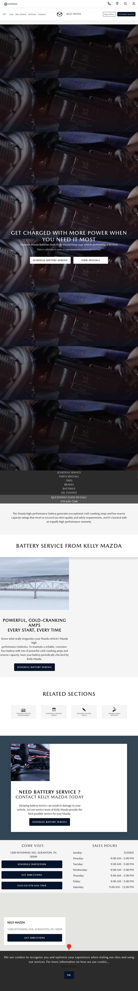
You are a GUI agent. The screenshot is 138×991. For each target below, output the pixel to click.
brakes (69, 484)
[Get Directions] (118, 4)
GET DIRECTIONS (32, 875)
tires (69, 480)
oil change (69, 492)
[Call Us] (110, 4)
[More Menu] (4, 14)
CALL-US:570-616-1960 (32, 885)
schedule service (69, 472)
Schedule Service (126, 14)
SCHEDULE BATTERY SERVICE (50, 260)
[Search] (126, 4)
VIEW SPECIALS (90, 260)
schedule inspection (32, 864)
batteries (69, 488)
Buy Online (109, 14)
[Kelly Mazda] (60, 14)
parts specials (69, 476)
